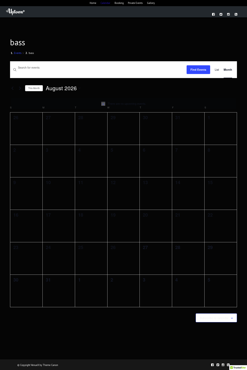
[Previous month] (12, 88)
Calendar (105, 3)
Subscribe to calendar (214, 318)
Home (93, 3)
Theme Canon (50, 365)
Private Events (135, 3)
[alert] (123, 103)
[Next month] (20, 88)
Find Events (198, 69)
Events (18, 53)
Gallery (151, 3)
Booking (119, 3)
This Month (34, 88)
